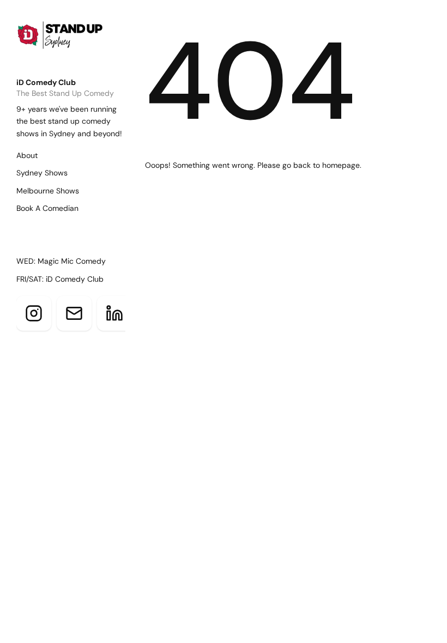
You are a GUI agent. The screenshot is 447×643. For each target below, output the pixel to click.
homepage (341, 165)
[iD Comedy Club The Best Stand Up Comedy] (77, 44)
